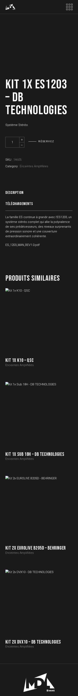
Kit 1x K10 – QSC (19, 360)
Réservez (46, 141)
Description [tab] (14, 192)
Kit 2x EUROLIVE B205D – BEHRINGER (35, 548)
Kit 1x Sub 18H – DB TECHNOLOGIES (34, 454)
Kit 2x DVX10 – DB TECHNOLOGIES (33, 642)
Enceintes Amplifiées (34, 166)
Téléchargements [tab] (19, 203)
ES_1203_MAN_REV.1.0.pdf (22, 245)
